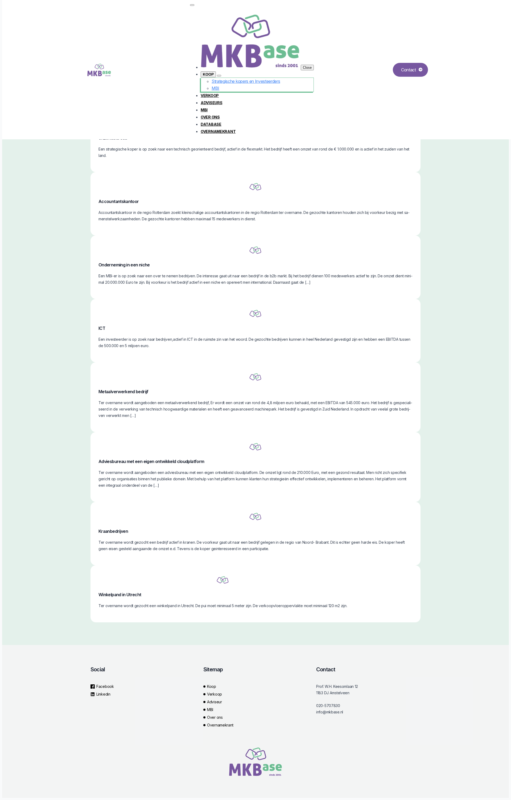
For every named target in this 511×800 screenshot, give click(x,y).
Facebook (105, 686)
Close (307, 68)
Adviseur (214, 702)
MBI (204, 110)
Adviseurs (211, 102)
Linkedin (103, 694)
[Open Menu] (192, 5)
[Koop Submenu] (219, 75)
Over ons (210, 117)
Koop (208, 74)
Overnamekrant (218, 131)
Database (211, 124)
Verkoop (210, 95)
